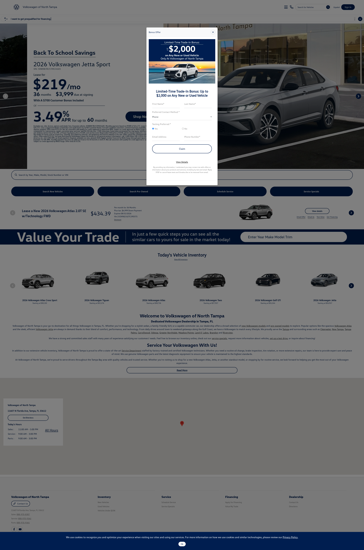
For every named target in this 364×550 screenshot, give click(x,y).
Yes (156, 128)
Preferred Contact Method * (166, 112)
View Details (182, 162)
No (185, 128)
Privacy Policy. (290, 537)
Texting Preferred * (161, 124)
